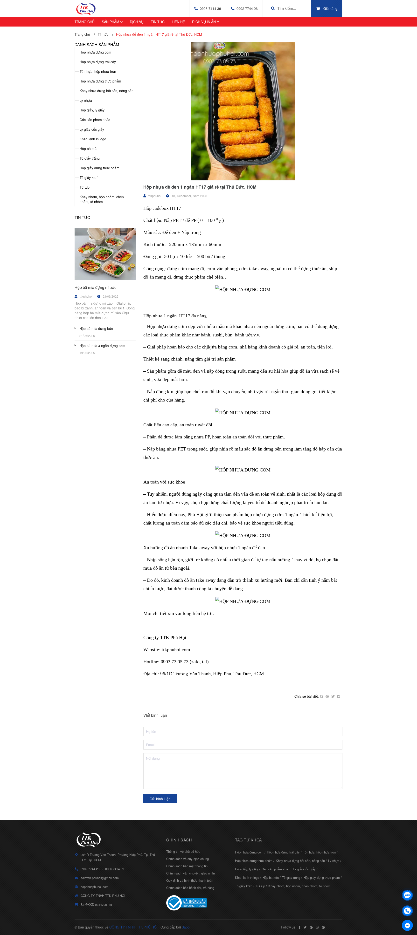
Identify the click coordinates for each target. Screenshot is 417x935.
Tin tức (82, 217)
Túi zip (85, 187)
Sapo (186, 927)
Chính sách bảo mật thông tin (187, 866)
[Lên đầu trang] (407, 882)
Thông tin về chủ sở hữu (183, 851)
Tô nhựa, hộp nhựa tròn (98, 71)
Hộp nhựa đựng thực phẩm (100, 81)
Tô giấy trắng (90, 158)
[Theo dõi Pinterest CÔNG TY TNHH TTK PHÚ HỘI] (323, 927)
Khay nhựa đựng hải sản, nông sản (106, 90)
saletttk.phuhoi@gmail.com (100, 877)
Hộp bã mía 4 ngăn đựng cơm (102, 345)
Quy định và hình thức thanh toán (189, 880)
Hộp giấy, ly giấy (92, 110)
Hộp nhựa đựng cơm (95, 52)
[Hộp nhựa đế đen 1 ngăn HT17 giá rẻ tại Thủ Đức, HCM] (242, 111)
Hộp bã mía (88, 148)
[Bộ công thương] (197, 903)
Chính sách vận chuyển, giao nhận (190, 873)
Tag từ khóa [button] (248, 840)
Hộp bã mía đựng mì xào (96, 287)
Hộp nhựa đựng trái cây (98, 61)
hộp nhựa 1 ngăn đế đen (242, 547)
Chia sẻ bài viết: (306, 696)
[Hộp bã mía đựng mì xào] (105, 254)
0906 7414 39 (210, 8)
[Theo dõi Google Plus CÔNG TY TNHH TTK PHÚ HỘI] (311, 927)
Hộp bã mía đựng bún (96, 328)
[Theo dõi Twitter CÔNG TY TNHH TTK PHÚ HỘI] (305, 927)
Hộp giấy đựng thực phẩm (99, 167)
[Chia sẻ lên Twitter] (333, 696)
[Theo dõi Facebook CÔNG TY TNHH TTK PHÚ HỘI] (299, 927)
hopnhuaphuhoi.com (95, 886)
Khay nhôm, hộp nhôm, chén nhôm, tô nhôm (102, 199)
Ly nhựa (86, 100)
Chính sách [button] (179, 840)
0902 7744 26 (247, 8)
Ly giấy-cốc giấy (92, 129)
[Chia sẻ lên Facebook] (338, 696)
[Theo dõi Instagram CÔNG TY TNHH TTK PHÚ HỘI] (317, 927)
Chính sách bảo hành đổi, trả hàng (190, 887)
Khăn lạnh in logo (93, 138)
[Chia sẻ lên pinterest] (327, 696)
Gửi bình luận (160, 798)
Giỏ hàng (330, 8)
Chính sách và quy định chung (187, 858)
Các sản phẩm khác (95, 119)
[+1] (321, 696)
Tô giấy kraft (89, 177)
